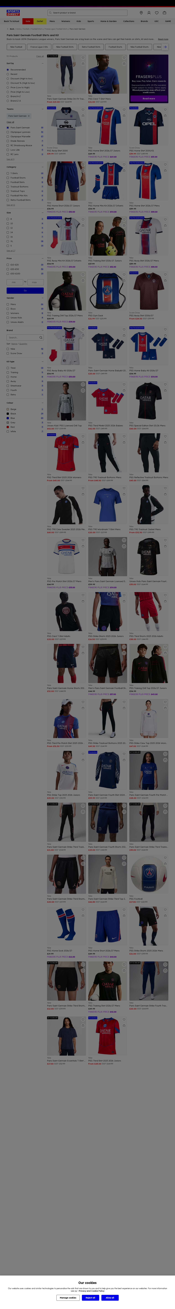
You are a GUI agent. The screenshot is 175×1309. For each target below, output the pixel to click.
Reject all (90, 1297)
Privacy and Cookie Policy (91, 1291)
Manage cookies (68, 1297)
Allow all (110, 1297)
